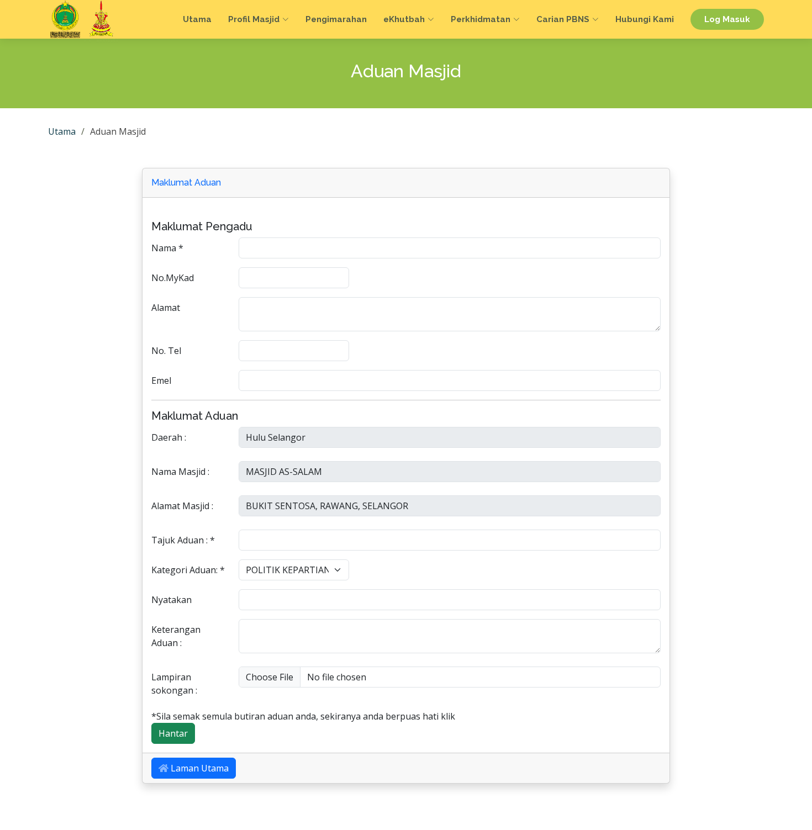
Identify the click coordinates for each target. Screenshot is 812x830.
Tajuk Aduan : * (183, 540)
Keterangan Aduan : (176, 636)
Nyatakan (171, 600)
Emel (161, 380)
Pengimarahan (336, 19)
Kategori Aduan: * (188, 570)
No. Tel (166, 351)
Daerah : (168, 437)
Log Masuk (727, 19)
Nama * (167, 248)
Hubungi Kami (644, 19)
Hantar (173, 733)
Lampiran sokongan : (174, 683)
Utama (197, 19)
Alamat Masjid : (182, 506)
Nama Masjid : (180, 472)
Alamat (165, 308)
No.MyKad (172, 278)
